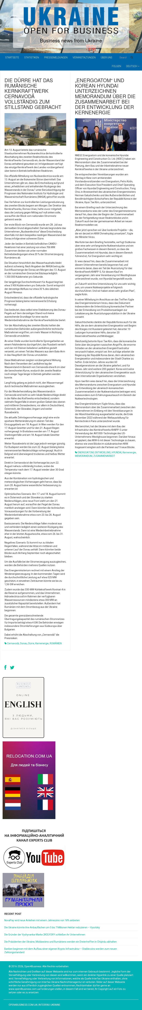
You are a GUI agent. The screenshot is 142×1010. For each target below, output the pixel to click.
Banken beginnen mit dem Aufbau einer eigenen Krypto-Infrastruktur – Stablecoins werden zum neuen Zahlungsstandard (60, 950)
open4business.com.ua (23, 1004)
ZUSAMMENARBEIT (104, 456)
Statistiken (31, 57)
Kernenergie (42, 643)
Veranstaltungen (84, 57)
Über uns (106, 57)
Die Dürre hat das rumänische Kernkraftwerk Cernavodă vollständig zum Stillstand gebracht (33, 93)
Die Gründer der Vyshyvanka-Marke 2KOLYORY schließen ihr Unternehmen (44, 934)
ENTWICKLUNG (103, 452)
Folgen (116, 66)
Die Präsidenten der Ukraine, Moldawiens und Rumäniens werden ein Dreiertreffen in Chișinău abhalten (60, 941)
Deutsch (132, 66)
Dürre (31, 643)
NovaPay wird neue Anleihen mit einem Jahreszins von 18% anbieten (42, 920)
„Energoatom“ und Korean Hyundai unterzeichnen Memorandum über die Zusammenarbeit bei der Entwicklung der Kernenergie (105, 96)
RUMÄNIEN (56, 643)
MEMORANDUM (83, 456)
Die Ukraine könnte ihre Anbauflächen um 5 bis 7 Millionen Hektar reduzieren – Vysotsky (52, 927)
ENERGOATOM (86, 452)
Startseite (12, 57)
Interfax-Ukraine (49, 1004)
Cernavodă (13, 643)
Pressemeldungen (56, 57)
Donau (23, 643)
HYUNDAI (117, 452)
